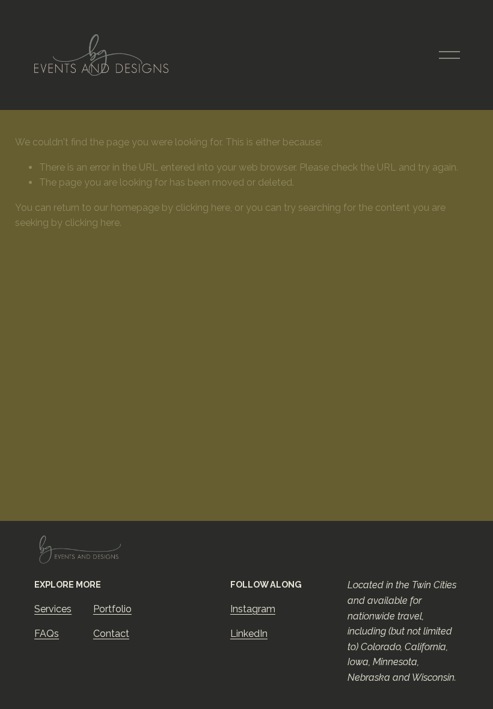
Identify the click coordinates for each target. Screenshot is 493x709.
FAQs (46, 633)
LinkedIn (249, 633)
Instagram (252, 609)
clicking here (203, 207)
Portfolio (112, 609)
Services (53, 609)
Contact (111, 633)
